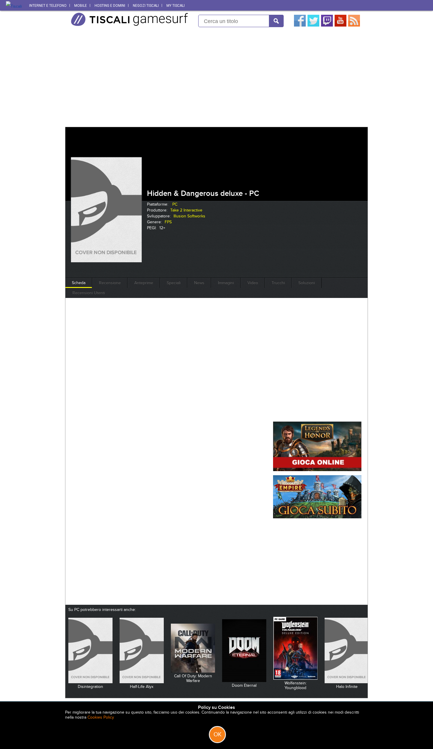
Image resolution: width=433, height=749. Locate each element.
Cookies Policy (100, 717)
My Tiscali (175, 6)
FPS (168, 222)
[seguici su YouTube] (340, 25)
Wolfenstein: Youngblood (296, 685)
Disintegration (90, 686)
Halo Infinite (347, 686)
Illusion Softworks (189, 216)
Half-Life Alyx (141, 686)
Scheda (78, 283)
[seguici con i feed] (354, 25)
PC (174, 204)
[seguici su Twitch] (327, 25)
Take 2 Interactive (186, 210)
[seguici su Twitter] (313, 25)
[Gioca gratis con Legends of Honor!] (317, 470)
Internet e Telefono (48, 6)
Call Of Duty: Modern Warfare (193, 678)
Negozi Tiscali (146, 6)
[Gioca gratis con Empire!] (317, 517)
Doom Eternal (244, 685)
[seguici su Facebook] (300, 25)
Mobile (80, 6)
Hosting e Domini (110, 6)
